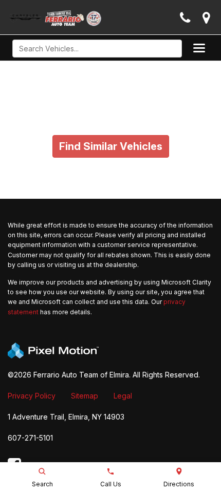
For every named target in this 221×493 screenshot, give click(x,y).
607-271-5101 (30, 437)
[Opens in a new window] (206, 18)
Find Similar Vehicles (110, 146)
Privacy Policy (32, 395)
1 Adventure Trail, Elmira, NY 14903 (66, 416)
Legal (123, 395)
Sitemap (84, 395)
